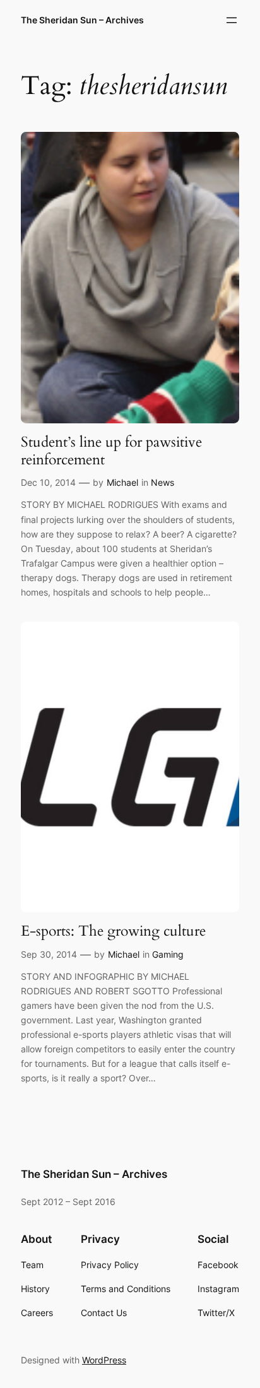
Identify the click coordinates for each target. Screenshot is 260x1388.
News (162, 482)
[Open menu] (231, 20)
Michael (122, 482)
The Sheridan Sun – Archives (82, 20)
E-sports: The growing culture (113, 931)
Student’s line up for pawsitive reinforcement (111, 450)
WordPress (104, 1360)
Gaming (168, 954)
